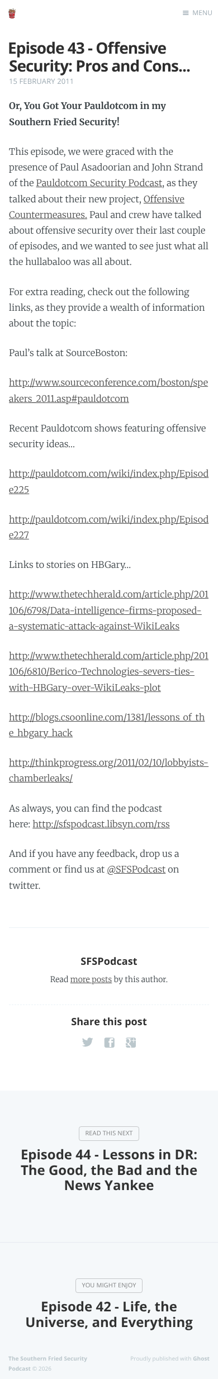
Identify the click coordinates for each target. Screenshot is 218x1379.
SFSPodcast (108, 961)
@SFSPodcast (136, 869)
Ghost (201, 1358)
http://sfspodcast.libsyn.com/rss (100, 824)
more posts (91, 979)
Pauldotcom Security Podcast (99, 183)
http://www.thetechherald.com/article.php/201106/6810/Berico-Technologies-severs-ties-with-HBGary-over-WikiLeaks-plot (108, 672)
